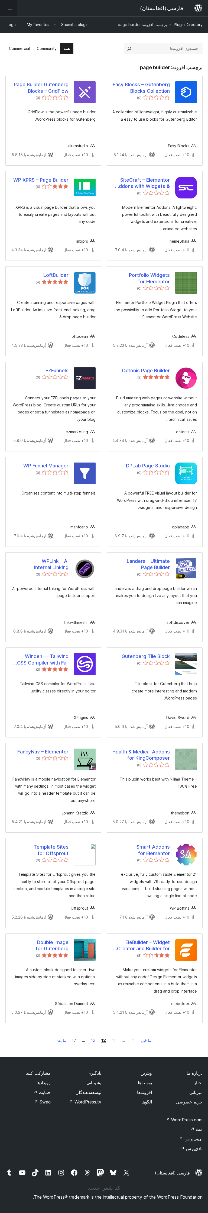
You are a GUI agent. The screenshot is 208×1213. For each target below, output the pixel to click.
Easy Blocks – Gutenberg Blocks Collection (141, 88)
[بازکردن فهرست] (8, 8)
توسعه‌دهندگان (88, 1092)
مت (196, 1129)
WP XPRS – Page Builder (41, 180)
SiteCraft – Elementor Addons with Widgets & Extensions (142, 183)
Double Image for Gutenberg (52, 945)
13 (93, 1040)
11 (114, 1040)
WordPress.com (184, 1119)
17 (74, 1040)
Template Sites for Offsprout (51, 850)
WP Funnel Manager (46, 465)
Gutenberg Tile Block (146, 656)
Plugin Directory (188, 24)
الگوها (146, 1102)
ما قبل (146, 1040)
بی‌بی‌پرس (191, 1138)
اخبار (198, 1082)
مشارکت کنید (38, 1073)
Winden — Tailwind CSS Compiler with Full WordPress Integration (43, 659)
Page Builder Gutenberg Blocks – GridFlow (41, 88)
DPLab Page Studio (148, 465)
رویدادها (44, 1082)
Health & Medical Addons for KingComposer (141, 755)
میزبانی (196, 1092)
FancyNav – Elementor (43, 752)
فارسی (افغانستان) (172, 1173)
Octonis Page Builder (146, 370)
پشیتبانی (93, 1082)
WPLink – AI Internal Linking (51, 564)
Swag (42, 1102)
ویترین (146, 1073)
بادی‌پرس (191, 1148)
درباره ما (195, 1073)
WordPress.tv (85, 1102)
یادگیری (94, 1073)
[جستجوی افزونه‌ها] (129, 48)
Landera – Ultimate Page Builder (148, 564)
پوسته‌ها (145, 1082)
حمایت (42, 1092)
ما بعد (61, 1040)
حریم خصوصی (189, 1102)
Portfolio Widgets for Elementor (149, 278)
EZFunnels (57, 370)
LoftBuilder (56, 275)
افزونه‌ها (144, 1092)
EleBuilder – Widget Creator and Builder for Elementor (143, 945)
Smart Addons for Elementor (153, 850)
